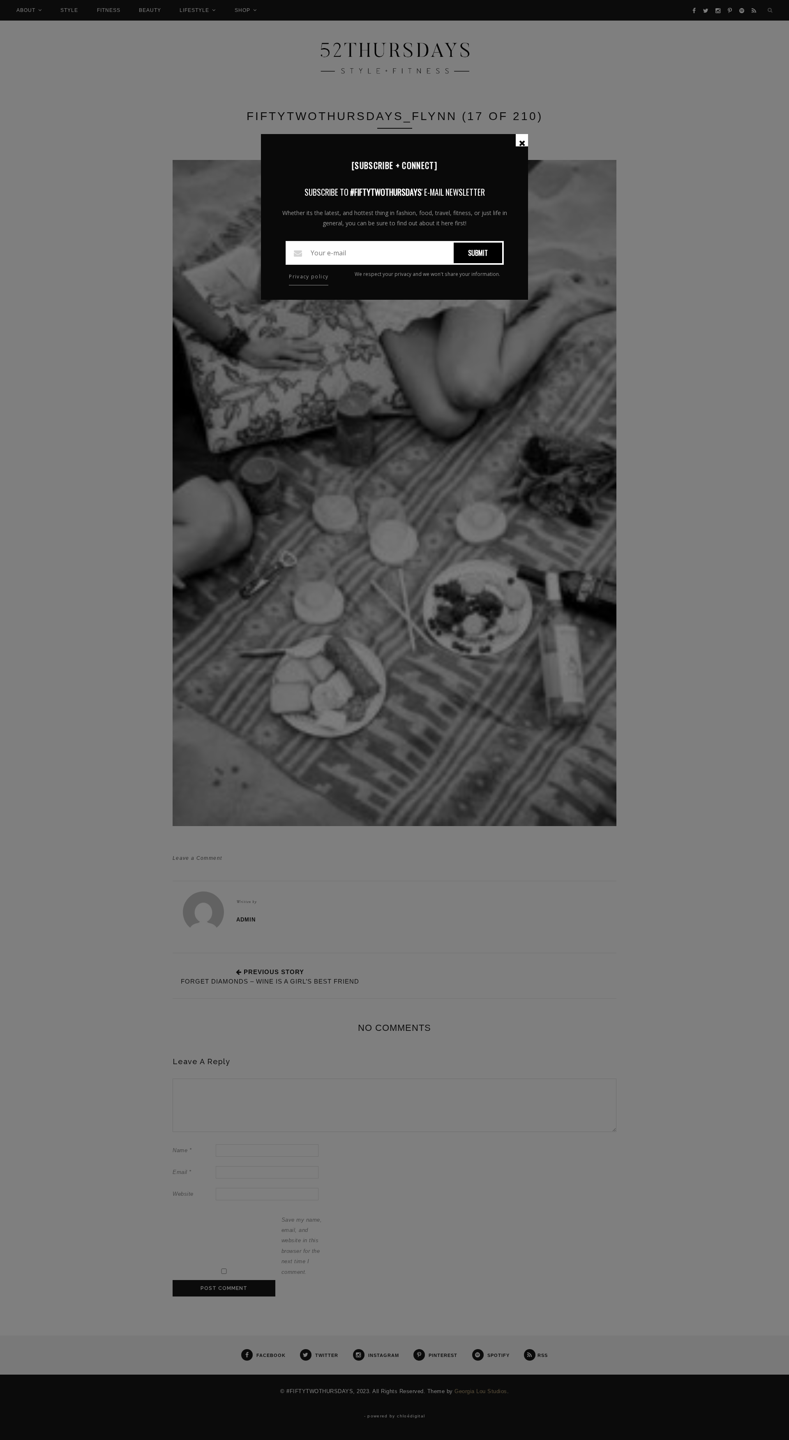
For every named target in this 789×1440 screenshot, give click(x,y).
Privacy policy (308, 276)
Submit (478, 253)
